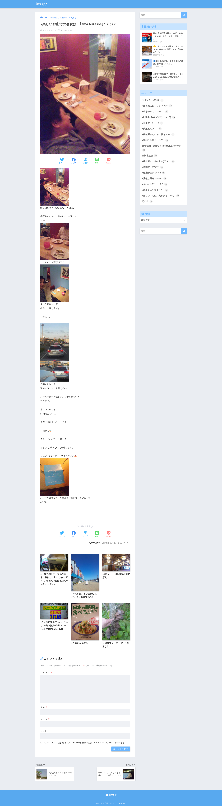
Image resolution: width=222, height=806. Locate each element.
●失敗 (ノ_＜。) (151, 128)
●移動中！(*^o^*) (152, 167)
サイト (43, 731)
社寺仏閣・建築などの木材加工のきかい (161, 148)
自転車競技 (149, 155)
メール (45, 719)
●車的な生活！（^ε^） (155, 140)
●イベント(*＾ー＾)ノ (154, 184)
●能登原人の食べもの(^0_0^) (116, 543)
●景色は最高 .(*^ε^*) (154, 178)
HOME (112, 795)
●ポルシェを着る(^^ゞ (154, 190)
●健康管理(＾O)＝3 (153, 173)
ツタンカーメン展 (152, 100)
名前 (44, 707)
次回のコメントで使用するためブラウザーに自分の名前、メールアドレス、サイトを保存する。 (85, 743)
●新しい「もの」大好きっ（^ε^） (160, 195)
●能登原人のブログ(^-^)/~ (157, 106)
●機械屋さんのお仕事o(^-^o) (158, 134)
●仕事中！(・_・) (152, 123)
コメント (46, 672)
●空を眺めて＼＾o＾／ (155, 111)
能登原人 (42, 4)
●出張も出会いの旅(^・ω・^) (158, 117)
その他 (147, 201)
